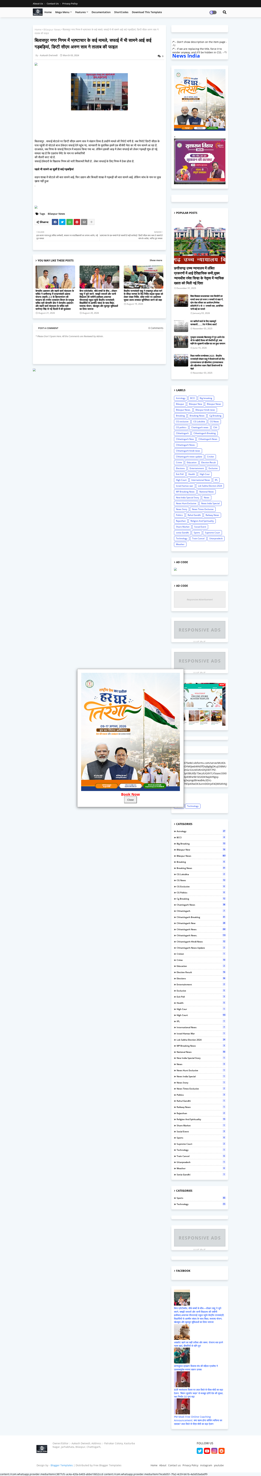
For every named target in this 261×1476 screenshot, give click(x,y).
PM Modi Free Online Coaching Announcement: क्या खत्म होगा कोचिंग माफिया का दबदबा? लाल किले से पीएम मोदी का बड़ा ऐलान (198, 1420)
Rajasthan (181, 520)
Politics (179, 515)
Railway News (212, 515)
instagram (206, 1465)
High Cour (205, 474)
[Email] (84, 222)
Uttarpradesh (216, 538)
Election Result (208, 462)
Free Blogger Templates (107, 1465)
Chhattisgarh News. (185, 444)
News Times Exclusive (203, 509)
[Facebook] (55, 222)
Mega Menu (62, 12)
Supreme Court (212, 532)
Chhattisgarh (182, 433)
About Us (38, 3)
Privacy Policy (70, 3)
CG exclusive (182, 421)
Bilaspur (180, 403)
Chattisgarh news (199, 427)
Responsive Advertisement (200, 599)
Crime (179, 462)
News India (186, 55)
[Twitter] (62, 222)
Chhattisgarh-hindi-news (188, 450)
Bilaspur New (195, 403)
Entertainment (197, 468)
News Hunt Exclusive (186, 503)
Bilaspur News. (183, 409)
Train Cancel (198, 538)
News (206, 497)
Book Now (130, 794)
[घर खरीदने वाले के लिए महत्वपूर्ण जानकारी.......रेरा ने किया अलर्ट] (181, 326)
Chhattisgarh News (208, 439)
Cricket (210, 456)
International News (200, 479)
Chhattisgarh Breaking (205, 433)
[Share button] (91, 222)
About (162, 1465)
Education (192, 462)
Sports (197, 532)
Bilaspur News (52, 29)
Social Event (200, 526)
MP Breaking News (185, 491)
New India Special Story (187, 497)
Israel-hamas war (184, 485)
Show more (156, 260)
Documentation (101, 12)
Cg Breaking (215, 415)
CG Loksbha (199, 421)
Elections (180, 468)
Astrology (180, 398)
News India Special (210, 503)
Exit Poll (180, 474)
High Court (181, 479)
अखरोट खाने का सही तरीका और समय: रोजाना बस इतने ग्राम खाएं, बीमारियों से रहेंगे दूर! (198, 1344)
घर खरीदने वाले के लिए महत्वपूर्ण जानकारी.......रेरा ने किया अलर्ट (203, 323)
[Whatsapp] (69, 222)
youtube (219, 1465)
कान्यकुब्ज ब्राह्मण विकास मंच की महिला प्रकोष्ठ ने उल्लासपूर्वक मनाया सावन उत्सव (196, 1367)
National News (206, 491)
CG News (214, 421)
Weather (180, 544)
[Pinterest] (77, 222)
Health (191, 474)
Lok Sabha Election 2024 (210, 485)
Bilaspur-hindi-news (205, 409)
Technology (181, 538)
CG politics (181, 427)
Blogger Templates (62, 1465)
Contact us (53, 3)
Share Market (182, 526)
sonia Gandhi (182, 532)
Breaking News (197, 415)
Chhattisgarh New (185, 439)
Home (48, 12)
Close (130, 799)
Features (80, 12)
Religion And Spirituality (202, 520)
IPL (216, 479)
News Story (181, 509)
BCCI (192, 398)
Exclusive (213, 468)
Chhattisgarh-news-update (189, 456)
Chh (215, 427)
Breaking (180, 415)
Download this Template (147, 12)
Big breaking (206, 398)
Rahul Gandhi (194, 515)
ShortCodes (121, 12)
